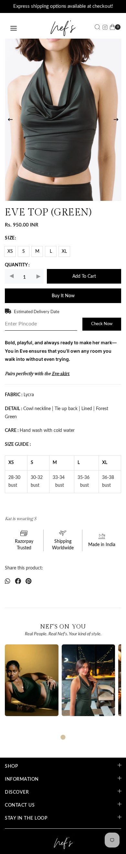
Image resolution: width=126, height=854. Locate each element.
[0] (112, 28)
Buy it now (63, 296)
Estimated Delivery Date (36, 312)
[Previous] (10, 119)
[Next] (116, 119)
